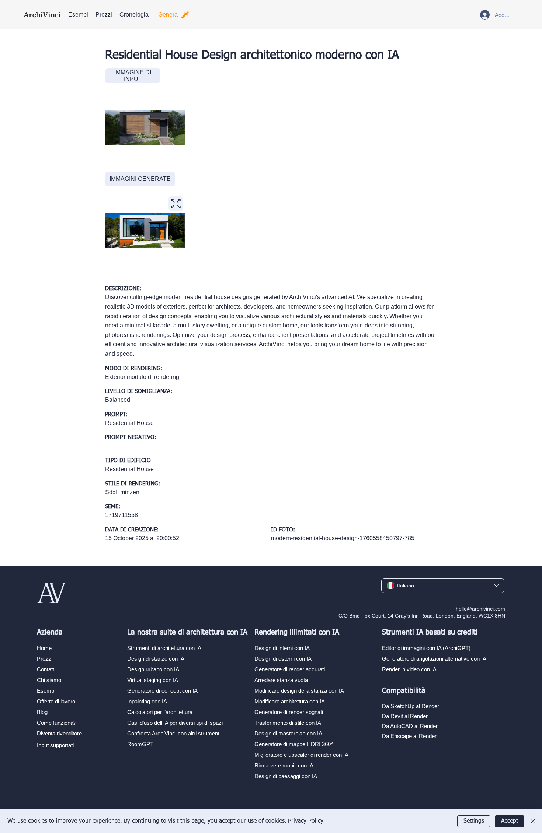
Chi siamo (49, 680)
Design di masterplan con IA (288, 733)
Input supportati (55, 745)
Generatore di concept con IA (162, 691)
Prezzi (44, 658)
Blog (42, 712)
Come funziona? (56, 723)
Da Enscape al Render (409, 736)
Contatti (46, 669)
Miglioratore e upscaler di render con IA (301, 755)
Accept (509, 821)
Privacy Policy (305, 821)
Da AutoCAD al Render (410, 726)
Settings (473, 821)
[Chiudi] (533, 821)
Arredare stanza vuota (281, 680)
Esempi (46, 691)
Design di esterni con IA (283, 658)
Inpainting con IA (147, 701)
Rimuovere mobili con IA (283, 765)
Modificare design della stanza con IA (299, 691)
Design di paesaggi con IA (285, 776)
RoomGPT (140, 744)
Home (44, 648)
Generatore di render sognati (288, 712)
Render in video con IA (409, 669)
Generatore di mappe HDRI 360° (293, 744)
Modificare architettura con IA (289, 701)
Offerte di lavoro (56, 701)
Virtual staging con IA (152, 680)
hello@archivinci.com (480, 609)
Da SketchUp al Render (410, 706)
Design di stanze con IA (155, 658)
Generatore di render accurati (289, 669)
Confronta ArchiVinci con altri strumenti (173, 733)
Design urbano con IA (153, 669)
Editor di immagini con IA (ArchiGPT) (426, 648)
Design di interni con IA (282, 648)
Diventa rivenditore (59, 733)
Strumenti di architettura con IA (164, 648)
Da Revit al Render (405, 716)
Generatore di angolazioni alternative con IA (434, 658)
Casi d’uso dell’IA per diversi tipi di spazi (175, 723)
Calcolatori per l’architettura (159, 712)
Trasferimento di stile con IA (287, 723)
